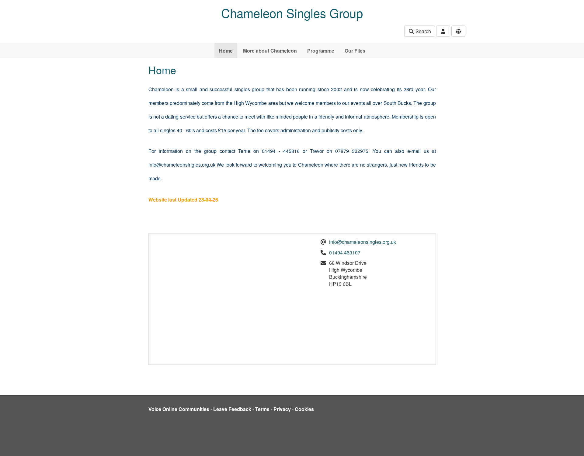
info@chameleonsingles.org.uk (362, 241)
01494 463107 (344, 252)
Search (422, 31)
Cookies (304, 409)
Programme (320, 50)
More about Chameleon (270, 50)
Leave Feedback (232, 409)
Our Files (355, 50)
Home (226, 50)
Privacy (282, 409)
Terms (262, 409)
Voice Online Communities (178, 409)
